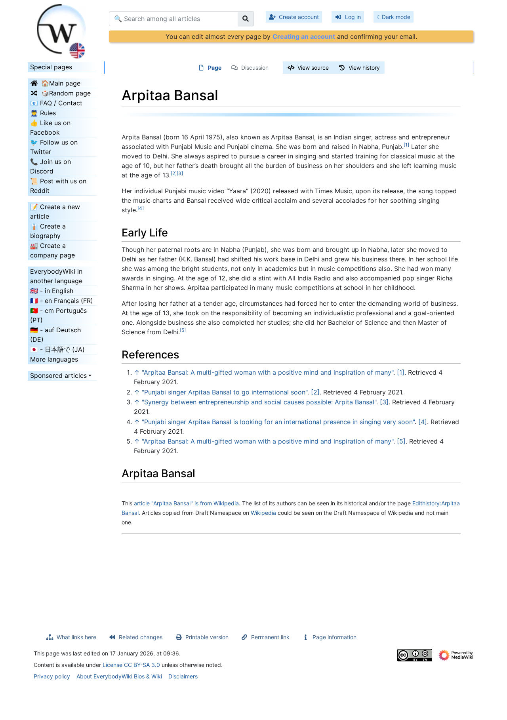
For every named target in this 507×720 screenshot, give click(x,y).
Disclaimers (183, 676)
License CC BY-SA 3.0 (131, 664)
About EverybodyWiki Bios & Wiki (119, 676)
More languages (54, 359)
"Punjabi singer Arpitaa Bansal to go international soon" (224, 392)
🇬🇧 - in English (51, 291)
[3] (384, 402)
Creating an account (304, 36)
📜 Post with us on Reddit (58, 185)
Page (214, 67)
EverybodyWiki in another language (56, 276)
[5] (401, 441)
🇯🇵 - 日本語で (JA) (57, 349)
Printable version (207, 637)
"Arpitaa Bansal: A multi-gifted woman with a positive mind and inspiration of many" (267, 372)
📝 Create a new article (55, 211)
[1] (400, 372)
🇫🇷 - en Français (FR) (61, 301)
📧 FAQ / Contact (56, 103)
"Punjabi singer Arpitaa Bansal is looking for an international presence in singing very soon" (278, 422)
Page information (334, 637)
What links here (76, 637)
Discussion (255, 67)
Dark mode (396, 16)
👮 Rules (43, 113)
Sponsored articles (58, 375)
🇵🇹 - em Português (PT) (58, 315)
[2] (315, 392)
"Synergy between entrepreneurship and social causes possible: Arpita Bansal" (259, 402)
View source (313, 67)
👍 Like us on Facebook (50, 127)
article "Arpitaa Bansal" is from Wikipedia (186, 503)
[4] (422, 422)
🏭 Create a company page (52, 250)
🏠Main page (60, 83)
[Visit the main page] (62, 29)
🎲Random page (66, 93)
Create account (299, 16)
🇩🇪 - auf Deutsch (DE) (55, 334)
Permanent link (270, 637)
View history (364, 67)
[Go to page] (246, 18)
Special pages (51, 67)
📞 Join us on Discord (50, 166)
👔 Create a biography (48, 231)
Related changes (140, 637)
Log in (353, 16)
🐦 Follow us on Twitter (54, 147)
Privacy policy (52, 676)
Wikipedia (263, 512)
